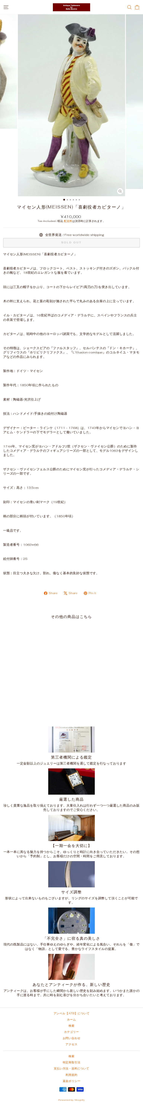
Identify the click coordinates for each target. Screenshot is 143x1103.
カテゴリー (71, 1032)
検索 (71, 1025)
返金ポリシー (71, 1081)
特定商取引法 (71, 1062)
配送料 (68, 221)
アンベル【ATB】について (72, 1013)
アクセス (71, 1044)
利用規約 (71, 1075)
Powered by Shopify (71, 1100)
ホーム (71, 1019)
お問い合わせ (71, 1038)
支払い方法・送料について (71, 1068)
